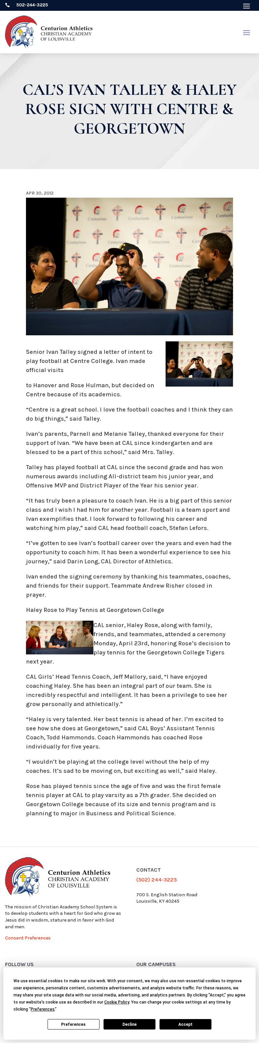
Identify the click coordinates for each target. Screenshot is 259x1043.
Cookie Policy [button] (116, 1002)
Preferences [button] (43, 1009)
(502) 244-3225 (156, 879)
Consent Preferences (28, 938)
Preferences (73, 1024)
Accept (185, 1024)
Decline (129, 1024)
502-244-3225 (32, 5)
